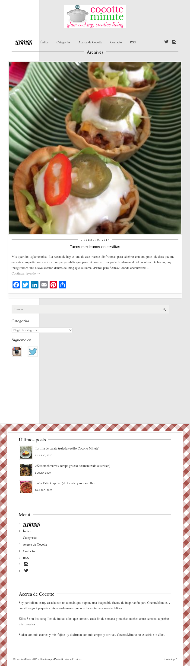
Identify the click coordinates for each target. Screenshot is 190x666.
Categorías (63, 42)
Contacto (116, 42)
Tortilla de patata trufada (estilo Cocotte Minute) (67, 448)
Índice (44, 42)
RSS (133, 42)
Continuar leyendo (26, 273)
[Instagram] (174, 42)
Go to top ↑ (171, 659)
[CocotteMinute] (95, 16)
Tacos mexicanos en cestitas (95, 247)
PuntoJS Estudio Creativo (67, 659)
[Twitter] (166, 42)
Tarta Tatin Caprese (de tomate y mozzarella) (65, 483)
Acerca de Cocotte (90, 42)
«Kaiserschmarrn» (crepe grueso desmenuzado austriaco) (72, 465)
